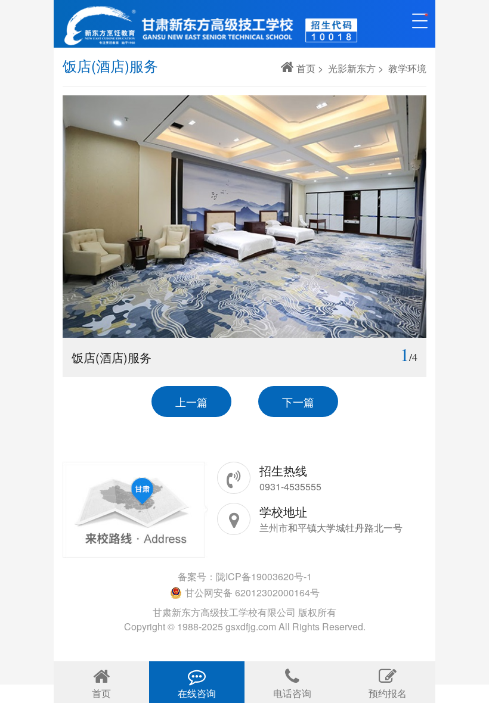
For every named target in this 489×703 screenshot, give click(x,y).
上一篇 (191, 401)
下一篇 (298, 401)
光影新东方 (352, 68)
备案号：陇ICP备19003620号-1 (245, 576)
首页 (305, 68)
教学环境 (407, 68)
